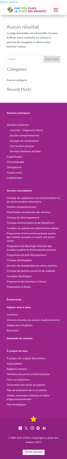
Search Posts (52, 59)
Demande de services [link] (20, 338)
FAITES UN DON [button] (33, 452)
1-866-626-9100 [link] (19, 438)
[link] (26, 9)
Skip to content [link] (9, 2)
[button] (55, 10)
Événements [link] (14, 299)
